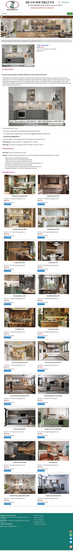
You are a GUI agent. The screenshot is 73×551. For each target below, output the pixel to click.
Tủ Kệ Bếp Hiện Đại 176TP (19, 296)
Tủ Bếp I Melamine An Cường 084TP (53, 395)
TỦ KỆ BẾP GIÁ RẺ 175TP (53, 296)
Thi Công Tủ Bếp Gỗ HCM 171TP (53, 362)
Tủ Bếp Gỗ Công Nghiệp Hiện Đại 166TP (19, 495)
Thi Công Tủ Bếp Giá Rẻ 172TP (19, 362)
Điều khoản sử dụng (38, 515)
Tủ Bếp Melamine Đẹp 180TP (19, 229)
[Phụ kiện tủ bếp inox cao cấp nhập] (36, 125)
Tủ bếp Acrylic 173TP (53, 329)
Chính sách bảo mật (38, 517)
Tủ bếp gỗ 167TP (53, 462)
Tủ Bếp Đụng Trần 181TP (53, 196)
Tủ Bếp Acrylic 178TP (19, 262)
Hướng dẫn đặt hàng (39, 522)
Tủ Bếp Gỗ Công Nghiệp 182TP (19, 196)
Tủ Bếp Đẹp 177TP (53, 262)
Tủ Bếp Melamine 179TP (53, 229)
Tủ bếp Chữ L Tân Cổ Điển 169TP (53, 429)
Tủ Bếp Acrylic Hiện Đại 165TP (53, 495)
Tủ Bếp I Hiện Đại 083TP (20, 429)
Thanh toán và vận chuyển (40, 524)
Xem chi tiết (7, 204)
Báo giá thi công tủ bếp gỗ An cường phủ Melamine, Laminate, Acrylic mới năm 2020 (24, 74)
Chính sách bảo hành (39, 519)
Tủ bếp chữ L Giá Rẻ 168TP (19, 462)
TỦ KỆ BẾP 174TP (19, 329)
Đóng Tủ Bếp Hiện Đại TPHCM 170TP (19, 395)
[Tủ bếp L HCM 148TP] (19, 55)
